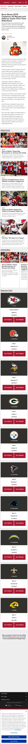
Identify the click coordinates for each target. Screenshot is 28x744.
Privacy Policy (18, 729)
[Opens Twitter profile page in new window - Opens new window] (8, 39)
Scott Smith (9, 36)
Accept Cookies (14, 741)
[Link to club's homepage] (2, 2)
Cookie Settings (14, 732)
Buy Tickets (8, 319)
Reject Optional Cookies (14, 736)
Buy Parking (20, 319)
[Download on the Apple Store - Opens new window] (8, 705)
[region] (14, 726)
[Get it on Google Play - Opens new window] (18, 706)
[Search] (23, 2)
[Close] (26, 711)
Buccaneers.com (14, 637)
